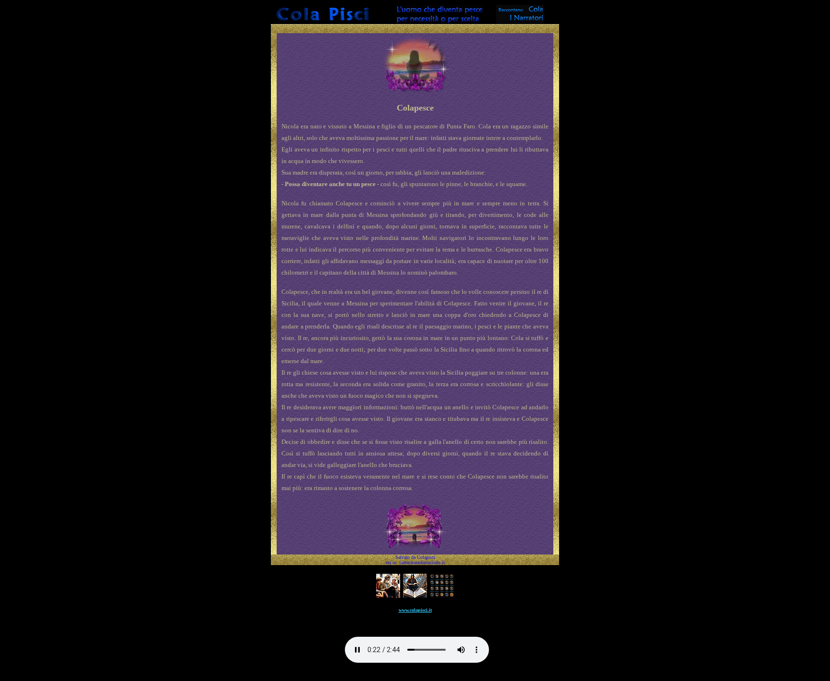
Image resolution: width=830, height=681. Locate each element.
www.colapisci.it (415, 610)
